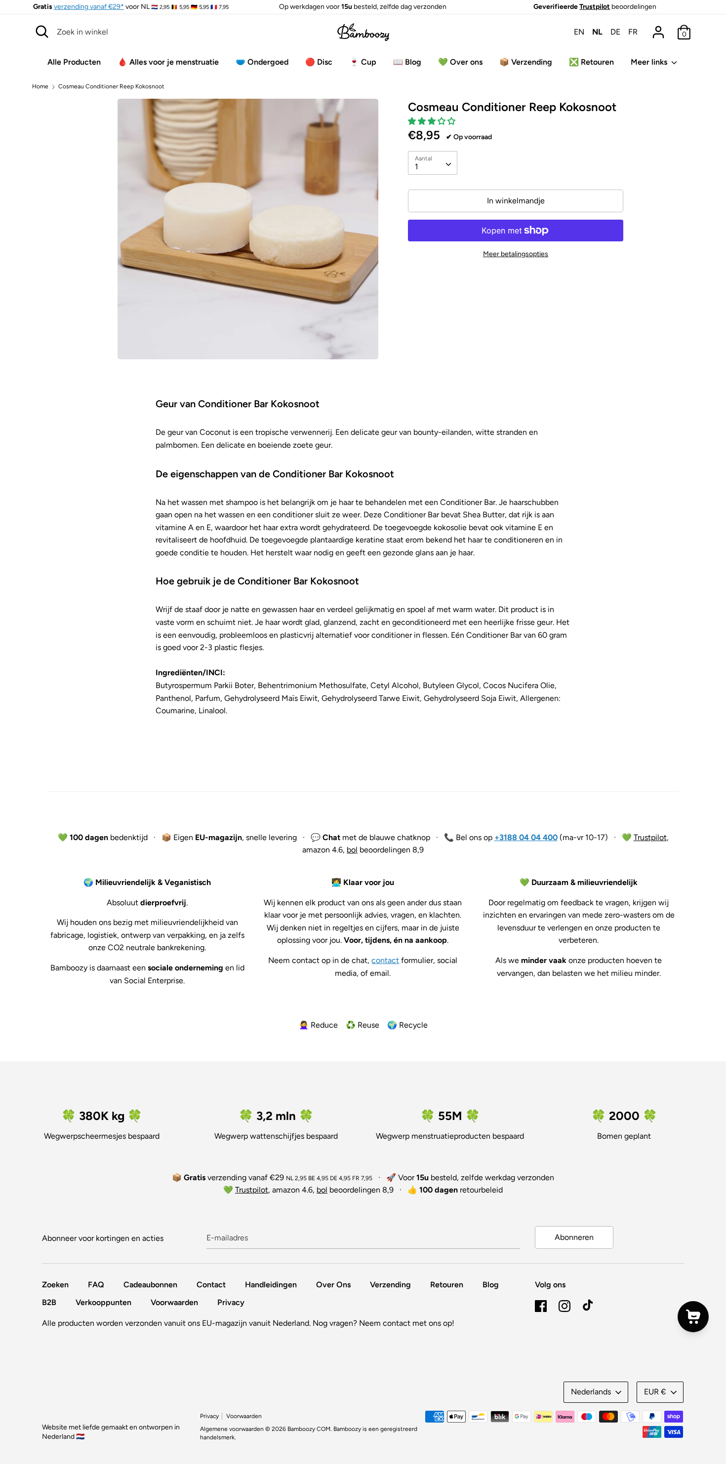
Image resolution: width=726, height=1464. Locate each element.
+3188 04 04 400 (526, 837)
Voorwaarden (174, 1302)
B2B (49, 1302)
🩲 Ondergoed (262, 62)
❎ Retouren (591, 62)
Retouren (446, 1284)
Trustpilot (594, 6)
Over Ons (333, 1284)
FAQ (96, 1284)
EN (579, 32)
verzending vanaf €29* (89, 6)
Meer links (650, 62)
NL (597, 32)
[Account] (658, 28)
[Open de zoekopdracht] (42, 31)
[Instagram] (564, 1305)
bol (352, 849)
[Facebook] (541, 1305)
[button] (432, 121)
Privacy (230, 1302)
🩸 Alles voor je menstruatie (168, 62)
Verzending (390, 1284)
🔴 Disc (318, 62)
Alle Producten (74, 62)
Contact (211, 1284)
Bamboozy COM (308, 1428)
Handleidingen (271, 1284)
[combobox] (432, 163)
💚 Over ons (460, 62)
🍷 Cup (362, 62)
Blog (491, 1284)
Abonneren (574, 1237)
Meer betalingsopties (515, 254)
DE (615, 32)
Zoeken (55, 1284)
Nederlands (591, 1391)
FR (633, 32)
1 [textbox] (416, 166)
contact (385, 960)
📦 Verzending (525, 62)
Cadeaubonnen (150, 1284)
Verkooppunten (103, 1302)
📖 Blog (407, 62)
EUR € (655, 1391)
